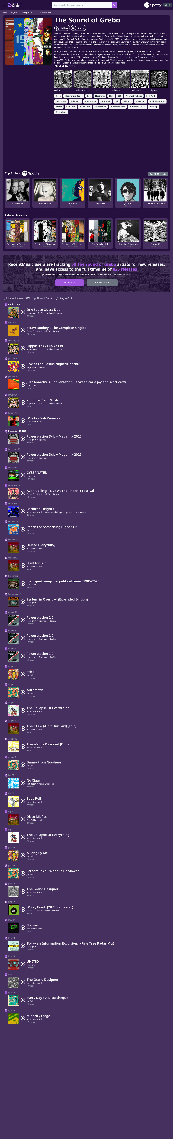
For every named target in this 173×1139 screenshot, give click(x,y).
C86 (119, 96)
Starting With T (26, 13)
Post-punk (141, 101)
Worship (153, 106)
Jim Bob (30, 675)
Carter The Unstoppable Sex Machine (43, 331)
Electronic (100, 96)
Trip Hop (127, 101)
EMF (29, 530)
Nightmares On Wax (35, 313)
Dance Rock (90, 101)
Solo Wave (61, 101)
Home (5, 13)
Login (167, 5)
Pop (89, 96)
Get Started (69, 282)
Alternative (100, 106)
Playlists (14, 13)
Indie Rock (76, 101)
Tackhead (43, 439)
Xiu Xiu (53, 621)
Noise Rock (85, 106)
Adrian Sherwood (54, 313)
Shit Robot (31, 784)
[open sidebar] (4, 5)
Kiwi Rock (70, 106)
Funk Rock (105, 101)
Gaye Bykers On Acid (36, 367)
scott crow (31, 385)
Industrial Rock (117, 106)
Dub (117, 101)
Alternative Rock (134, 96)
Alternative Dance (74, 96)
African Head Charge (53, 512)
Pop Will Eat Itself (34, 548)
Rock (58, 96)
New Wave (61, 112)
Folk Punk (150, 96)
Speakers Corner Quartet (76, 512)
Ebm (111, 96)
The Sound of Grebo (43, 13)
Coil (40, 421)
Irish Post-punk (157, 101)
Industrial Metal (137, 106)
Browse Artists (102, 282)
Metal (59, 106)
